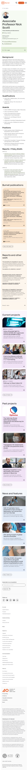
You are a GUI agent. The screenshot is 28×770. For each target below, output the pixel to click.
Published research (6, 613)
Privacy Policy (5, 693)
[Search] (16, 3)
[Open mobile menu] (26, 3)
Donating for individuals (7, 635)
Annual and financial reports (8, 675)
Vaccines (4, 656)
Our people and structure (7, 673)
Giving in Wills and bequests (8, 639)
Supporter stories (6, 647)
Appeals (4, 633)
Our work (4, 607)
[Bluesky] (7, 600)
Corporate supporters (6, 643)
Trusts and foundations (7, 641)
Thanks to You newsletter (7, 649)
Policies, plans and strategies (8, 677)
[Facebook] (3, 600)
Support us (4, 630)
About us (4, 668)
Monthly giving (5, 637)
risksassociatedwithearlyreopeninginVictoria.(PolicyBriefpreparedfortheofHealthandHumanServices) (14, 172)
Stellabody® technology (7, 662)
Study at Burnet (5, 622)
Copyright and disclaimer (7, 697)
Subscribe (5, 589)
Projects (4, 611)
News (3, 626)
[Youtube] (14, 600)
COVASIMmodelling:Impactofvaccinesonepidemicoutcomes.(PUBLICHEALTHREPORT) (14, 161)
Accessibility (4, 700)
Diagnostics (4, 658)
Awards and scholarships (7, 679)
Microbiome (5, 660)
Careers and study (6, 617)
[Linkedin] (17, 600)
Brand (3, 702)
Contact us (4, 683)
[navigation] (14, 3)
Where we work (5, 681)
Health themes (5, 609)
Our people (6, 8)
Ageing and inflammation (7, 664)
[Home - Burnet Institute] (5, 2)
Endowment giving (6, 645)
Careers (4, 620)
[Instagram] (10, 600)
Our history (4, 671)
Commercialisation (6, 653)
